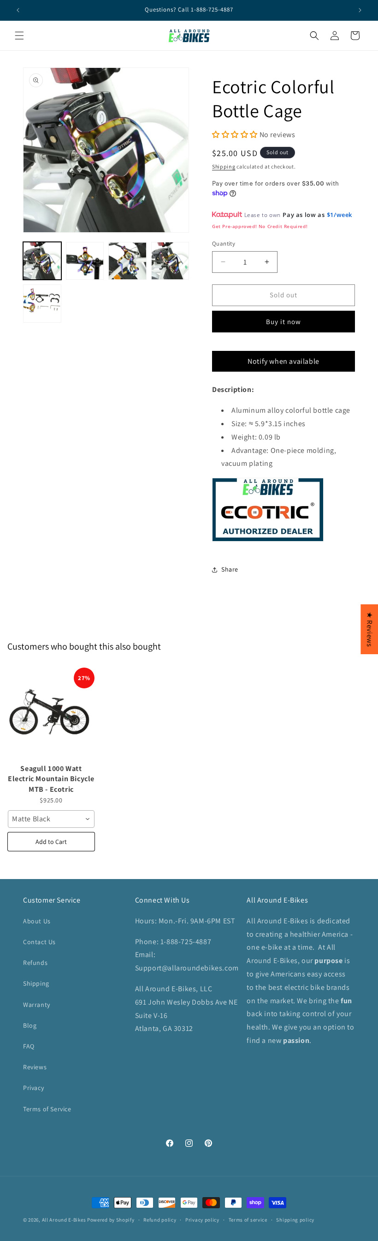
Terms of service (248, 1220)
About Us (37, 921)
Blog (29, 1025)
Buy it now (283, 321)
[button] (377, 1235)
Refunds (35, 962)
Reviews (35, 1067)
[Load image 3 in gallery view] (127, 261)
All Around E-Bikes (64, 1220)
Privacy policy (202, 1220)
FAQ (29, 1046)
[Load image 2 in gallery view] (85, 261)
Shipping (224, 166)
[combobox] (51, 819)
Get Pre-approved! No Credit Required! (259, 226)
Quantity (223, 243)
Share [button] (229, 569)
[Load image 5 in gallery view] (42, 303)
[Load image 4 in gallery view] (170, 261)
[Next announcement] (360, 10)
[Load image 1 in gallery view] (42, 261)
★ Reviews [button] (369, 629)
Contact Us (39, 942)
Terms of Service (47, 1109)
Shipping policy (295, 1220)
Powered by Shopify (111, 1220)
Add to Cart (51, 841)
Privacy (33, 1088)
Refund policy (159, 1220)
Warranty (36, 1004)
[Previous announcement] (18, 10)
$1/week (339, 215)
